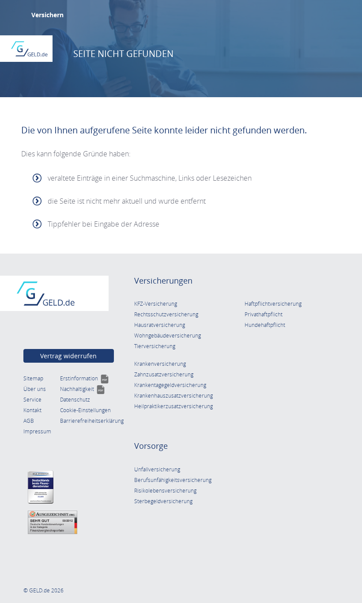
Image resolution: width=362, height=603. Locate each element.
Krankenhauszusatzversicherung (173, 395)
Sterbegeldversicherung (163, 501)
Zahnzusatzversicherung (163, 374)
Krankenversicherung (160, 364)
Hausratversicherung (159, 325)
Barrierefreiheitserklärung (92, 421)
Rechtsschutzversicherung (166, 314)
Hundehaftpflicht (265, 325)
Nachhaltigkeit (82, 389)
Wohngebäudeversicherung (167, 335)
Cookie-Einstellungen (85, 410)
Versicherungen (163, 280)
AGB (28, 421)
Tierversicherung (154, 346)
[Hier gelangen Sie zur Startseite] (29, 49)
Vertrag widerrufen (68, 356)
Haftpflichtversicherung (273, 303)
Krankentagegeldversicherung (170, 385)
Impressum (37, 431)
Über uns (34, 389)
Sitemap (33, 378)
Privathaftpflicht (264, 314)
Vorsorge (151, 445)
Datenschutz (75, 399)
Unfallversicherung (157, 469)
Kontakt (32, 410)
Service (32, 399)
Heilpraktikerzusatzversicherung (173, 406)
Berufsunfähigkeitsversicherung (172, 480)
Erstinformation (84, 378)
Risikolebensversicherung (165, 490)
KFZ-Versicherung (155, 303)
